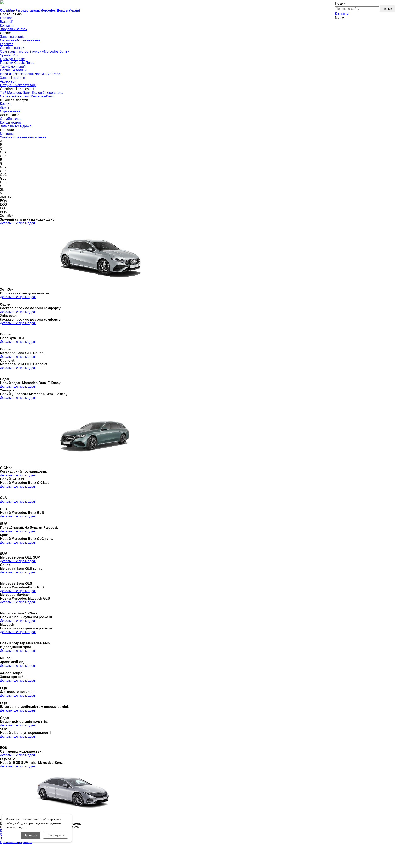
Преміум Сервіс (12, 59)
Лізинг (5, 107)
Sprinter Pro (9, 55)
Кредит (5, 104)
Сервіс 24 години (13, 70)
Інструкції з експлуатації (18, 85)
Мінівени (7, 133)
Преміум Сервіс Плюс (17, 62)
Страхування (10, 111)
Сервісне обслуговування (20, 40)
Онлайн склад (10, 118)
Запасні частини (12, 77)
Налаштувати (55, 835)
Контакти (342, 14)
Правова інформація (16, 842)
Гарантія (6, 44)
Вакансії (6, 21)
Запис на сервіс (12, 36)
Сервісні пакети (12, 48)
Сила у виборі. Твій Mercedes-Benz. (27, 96)
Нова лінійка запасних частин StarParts (30, 74)
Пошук (387, 8)
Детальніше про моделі (18, 223)
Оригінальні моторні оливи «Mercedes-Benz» (34, 51)
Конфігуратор (10, 122)
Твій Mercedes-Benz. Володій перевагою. (31, 92)
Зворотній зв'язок (13, 29)
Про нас (6, 18)
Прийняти (30, 835)
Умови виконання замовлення (23, 137)
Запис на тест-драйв (16, 126)
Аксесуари (8, 81)
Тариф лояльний (13, 66)
